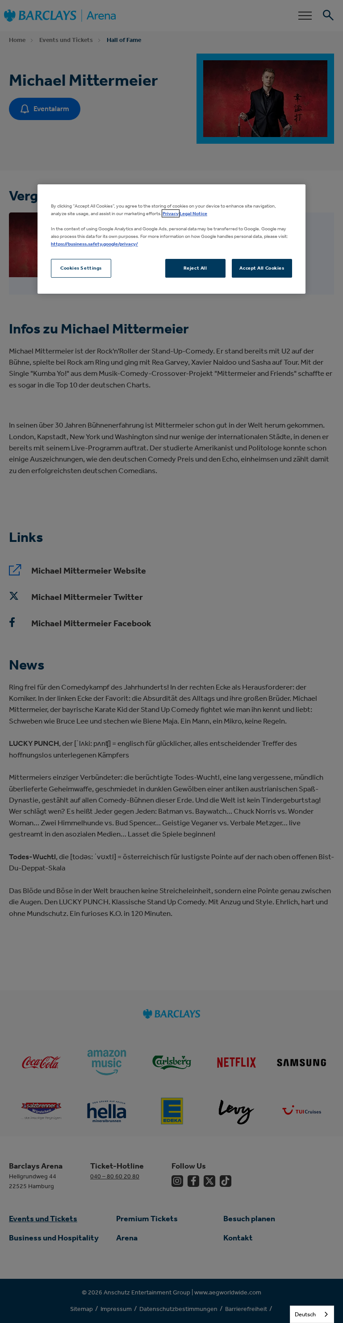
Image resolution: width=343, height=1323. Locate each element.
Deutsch (305, 1314)
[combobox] (312, 1314)
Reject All (195, 268)
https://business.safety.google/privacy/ (94, 244)
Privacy (171, 213)
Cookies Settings (81, 268)
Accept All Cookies (261, 268)
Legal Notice (193, 213)
